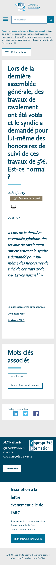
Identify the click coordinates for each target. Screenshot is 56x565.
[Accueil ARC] (28, 7)
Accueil (5, 31)
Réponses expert (37, 31)
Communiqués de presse (17, 456)
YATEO (41, 558)
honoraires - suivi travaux (25, 385)
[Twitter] (25, 413)
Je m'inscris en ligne (28, 538)
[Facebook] (36, 413)
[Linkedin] (15, 413)
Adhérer (12, 468)
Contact (8, 452)
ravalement (17, 376)
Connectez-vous (16, 313)
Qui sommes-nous (14, 448)
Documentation (19, 31)
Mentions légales (40, 555)
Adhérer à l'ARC (16, 320)
